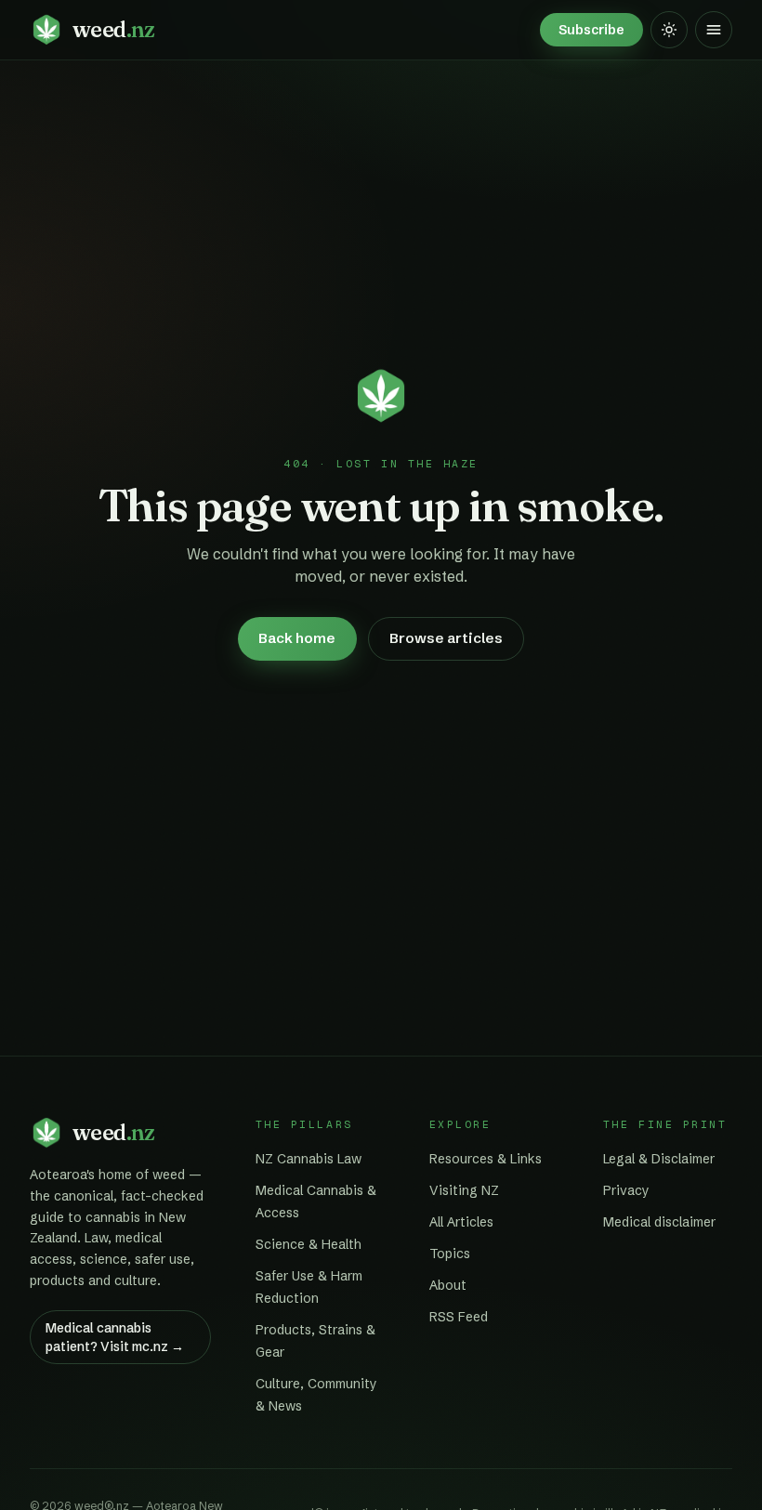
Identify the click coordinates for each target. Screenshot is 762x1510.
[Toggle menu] (713, 29)
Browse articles (446, 638)
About (447, 1285)
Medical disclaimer (659, 1222)
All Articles (461, 1222)
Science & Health (308, 1244)
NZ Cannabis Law (308, 1158)
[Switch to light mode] (669, 29)
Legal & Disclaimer (659, 1158)
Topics (449, 1253)
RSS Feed (458, 1316)
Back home (296, 638)
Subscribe (591, 29)
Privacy (626, 1190)
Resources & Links (485, 1158)
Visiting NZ (464, 1190)
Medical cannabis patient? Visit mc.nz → (115, 1337)
